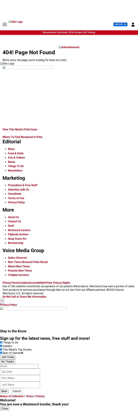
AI (45, 282)
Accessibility (36, 282)
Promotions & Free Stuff (22, 185)
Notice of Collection (12, 396)
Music (11, 162)
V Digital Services (18, 275)
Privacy (7, 282)
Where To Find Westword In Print (22, 137)
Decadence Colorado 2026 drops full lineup (69, 32)
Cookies (24, 282)
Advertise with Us (18, 189)
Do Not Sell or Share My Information (24, 296)
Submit (17, 391)
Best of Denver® (13, 353)
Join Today (7, 357)
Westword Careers (19, 230)
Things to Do (10, 342)
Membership (15, 243)
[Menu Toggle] (5, 24)
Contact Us (14, 221)
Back (4, 391)
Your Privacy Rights (58, 282)
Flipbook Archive (18, 234)
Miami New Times (19, 266)
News (11, 149)
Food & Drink (16, 153)
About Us (13, 217)
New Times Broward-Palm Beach (28, 262)
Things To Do (16, 166)
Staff (11, 225)
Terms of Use (16, 198)
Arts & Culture (16, 157)
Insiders (7, 346)
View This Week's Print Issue (20, 129)
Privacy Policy (16, 202)
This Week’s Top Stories (17, 349)
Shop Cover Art (17, 238)
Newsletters (15, 170)
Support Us (120, 24)
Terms (15, 282)
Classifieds (14, 193)
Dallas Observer (17, 257)
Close (4, 408)
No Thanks (7, 361)
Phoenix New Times (20, 270)
